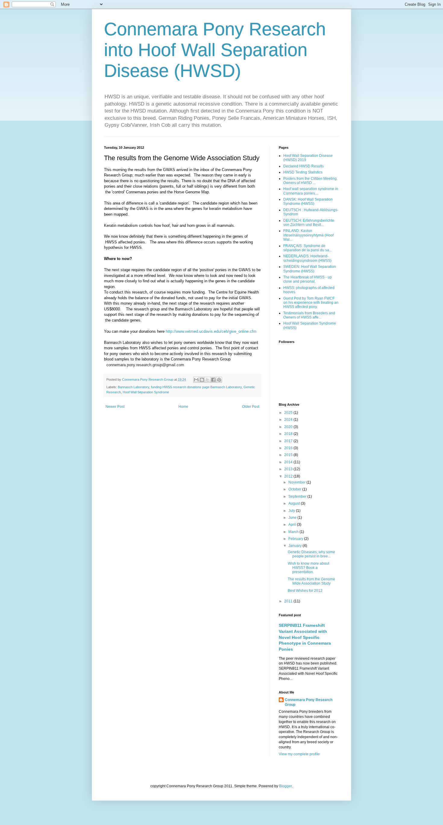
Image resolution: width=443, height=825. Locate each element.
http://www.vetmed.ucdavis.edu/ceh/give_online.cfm (211, 331)
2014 (289, 462)
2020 (289, 427)
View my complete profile (299, 754)
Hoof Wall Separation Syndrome (146, 392)
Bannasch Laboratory (133, 387)
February (296, 539)
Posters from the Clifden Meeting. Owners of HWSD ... (310, 180)
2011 (289, 601)
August (294, 503)
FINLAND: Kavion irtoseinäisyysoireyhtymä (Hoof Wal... (308, 235)
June (292, 518)
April (292, 524)
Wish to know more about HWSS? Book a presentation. (308, 567)
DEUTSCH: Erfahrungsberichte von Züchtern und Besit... (308, 222)
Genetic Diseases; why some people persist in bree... (311, 554)
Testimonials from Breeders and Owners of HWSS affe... (309, 315)
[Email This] (196, 380)
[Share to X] (208, 380)
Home (183, 407)
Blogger (285, 786)
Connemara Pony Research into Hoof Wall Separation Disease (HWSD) (215, 50)
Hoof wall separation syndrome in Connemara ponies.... (310, 191)
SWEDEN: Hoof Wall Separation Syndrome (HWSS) (309, 269)
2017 (289, 441)
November (297, 482)
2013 (289, 469)
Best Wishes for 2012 (305, 591)
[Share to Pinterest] (219, 380)
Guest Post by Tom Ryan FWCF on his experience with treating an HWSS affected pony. (310, 302)
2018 (289, 434)
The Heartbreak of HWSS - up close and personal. (307, 279)
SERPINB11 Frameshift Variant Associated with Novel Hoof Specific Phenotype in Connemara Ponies (305, 637)
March (294, 532)
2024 (289, 419)
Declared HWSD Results (303, 166)
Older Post (250, 407)
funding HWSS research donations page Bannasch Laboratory (196, 387)
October (295, 489)
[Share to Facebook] (213, 380)
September (297, 496)
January (295, 546)
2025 (289, 413)
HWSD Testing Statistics (302, 172)
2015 (289, 455)
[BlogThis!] (202, 380)
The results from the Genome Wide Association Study (311, 581)
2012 (289, 476)
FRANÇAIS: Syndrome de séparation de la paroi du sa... (307, 248)
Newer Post (114, 407)
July (292, 511)
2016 (289, 448)
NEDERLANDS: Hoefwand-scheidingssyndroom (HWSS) (307, 258)
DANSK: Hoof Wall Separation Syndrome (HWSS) (308, 201)
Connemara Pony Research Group (148, 379)
